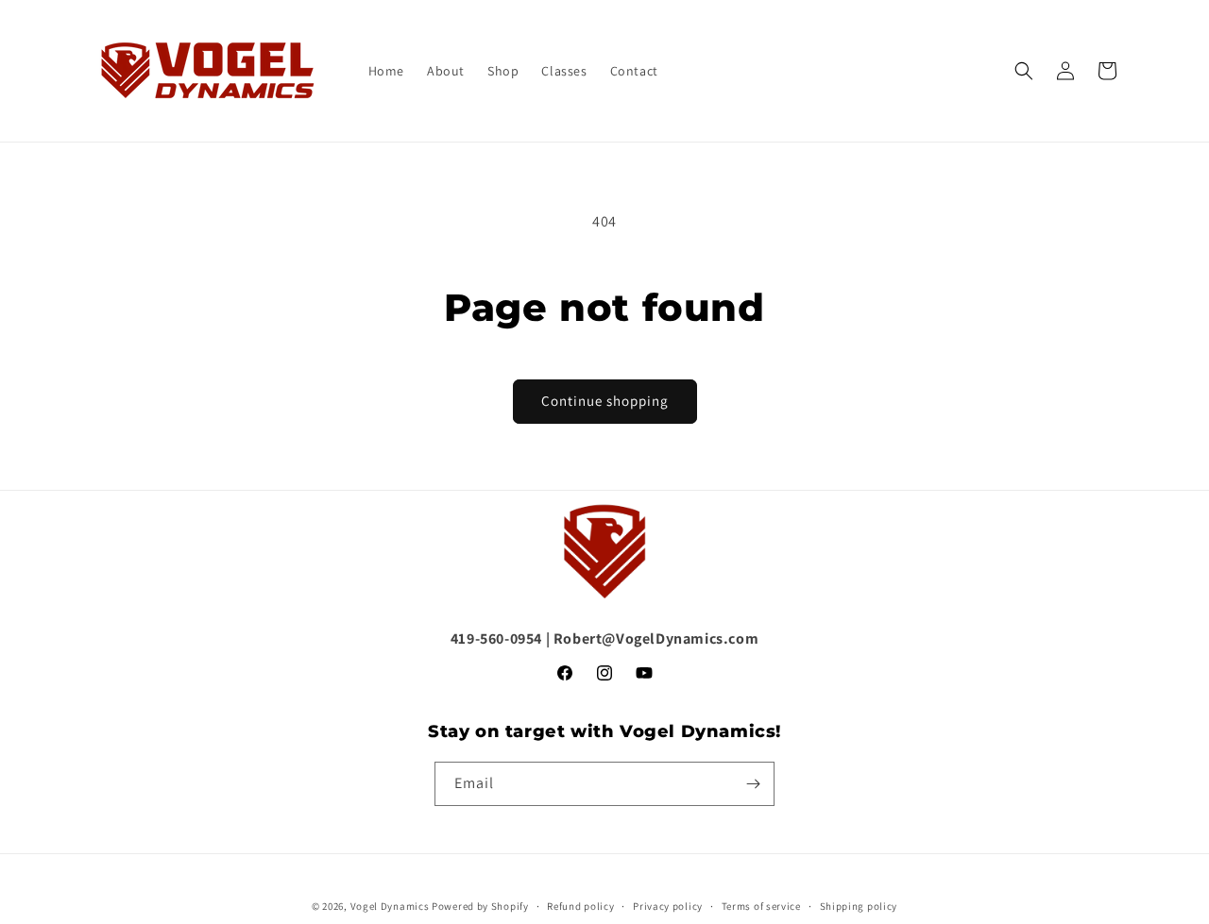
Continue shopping (605, 401)
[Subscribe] (753, 784)
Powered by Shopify (480, 906)
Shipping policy (859, 906)
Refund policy (580, 906)
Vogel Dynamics (390, 906)
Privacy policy (668, 906)
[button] (1024, 71)
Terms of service (761, 906)
